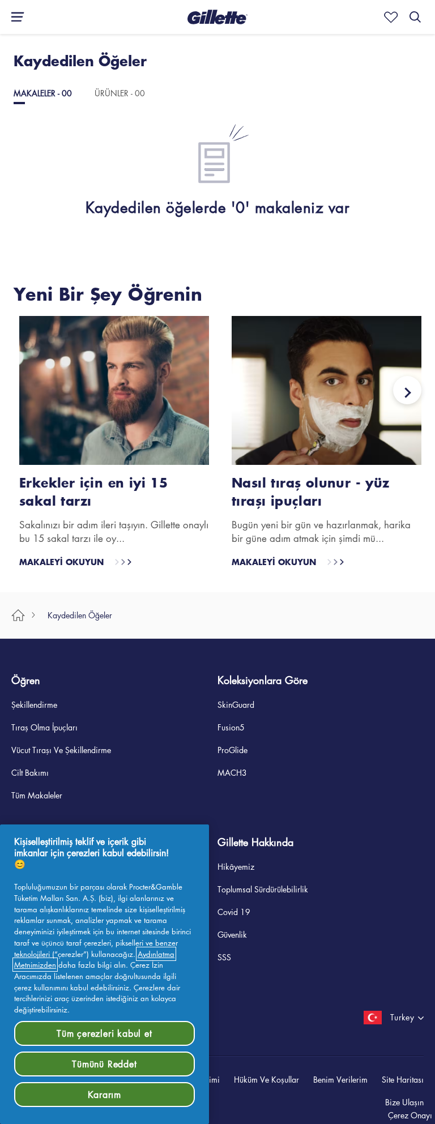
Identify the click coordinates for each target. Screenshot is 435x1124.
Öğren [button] (25, 679)
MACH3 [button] (232, 771)
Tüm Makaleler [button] (36, 794)
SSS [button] (224, 956)
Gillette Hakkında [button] (255, 841)
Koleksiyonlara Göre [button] (263, 679)
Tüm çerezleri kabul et (104, 1033)
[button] (217, 16)
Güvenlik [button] (232, 933)
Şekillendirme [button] (34, 704)
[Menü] (14, 17)
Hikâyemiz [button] (236, 865)
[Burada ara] (415, 17)
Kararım (105, 1094)
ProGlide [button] (233, 749)
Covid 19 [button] (234, 911)
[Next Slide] (407, 390)
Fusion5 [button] (231, 726)
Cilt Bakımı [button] (30, 771)
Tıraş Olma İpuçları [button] (44, 726)
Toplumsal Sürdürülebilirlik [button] (263, 888)
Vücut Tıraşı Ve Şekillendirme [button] (61, 749)
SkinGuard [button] (236, 704)
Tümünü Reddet (104, 1064)
